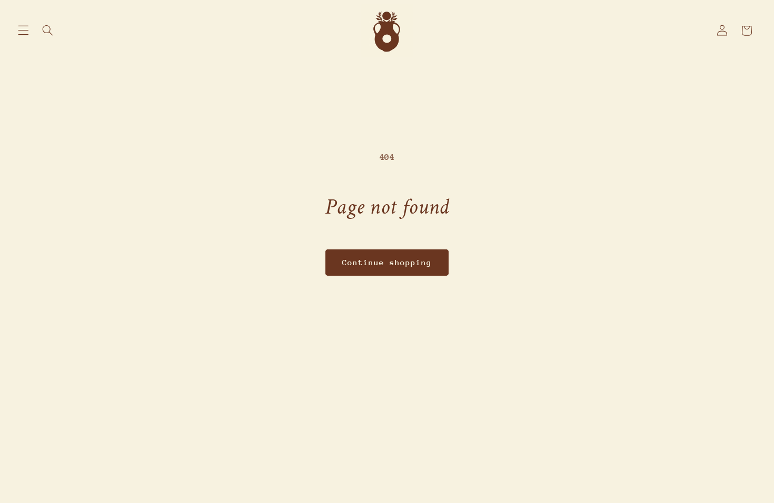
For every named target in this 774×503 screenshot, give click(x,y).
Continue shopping (387, 262)
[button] (23, 30)
